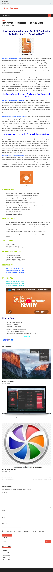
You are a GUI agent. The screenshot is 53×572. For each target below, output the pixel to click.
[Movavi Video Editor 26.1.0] (26, 468)
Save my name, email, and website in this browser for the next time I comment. (24, 531)
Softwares (4, 20)
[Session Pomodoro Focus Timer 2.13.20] (26, 416)
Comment (5, 492)
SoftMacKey (10, 8)
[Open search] (49, 15)
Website (4, 523)
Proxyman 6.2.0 (6, 559)
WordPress (42, 569)
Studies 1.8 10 (6, 557)
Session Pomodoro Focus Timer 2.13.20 (12, 418)
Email (4, 517)
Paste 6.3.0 (5, 550)
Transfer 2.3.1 (6, 552)
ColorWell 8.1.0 (6, 555)
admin (13, 25)
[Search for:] (26, 541)
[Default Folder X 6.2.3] (26, 379)
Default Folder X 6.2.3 (8, 381)
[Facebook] (50, 3)
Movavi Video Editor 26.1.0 (9, 469)
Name (4, 510)
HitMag (48, 569)
